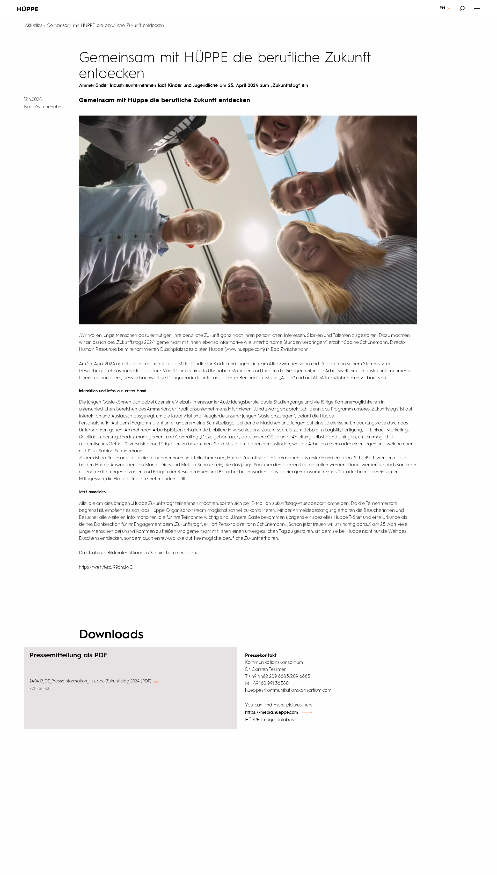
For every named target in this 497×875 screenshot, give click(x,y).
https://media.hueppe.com (271, 712)
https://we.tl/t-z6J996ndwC (106, 567)
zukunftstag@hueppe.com (299, 503)
